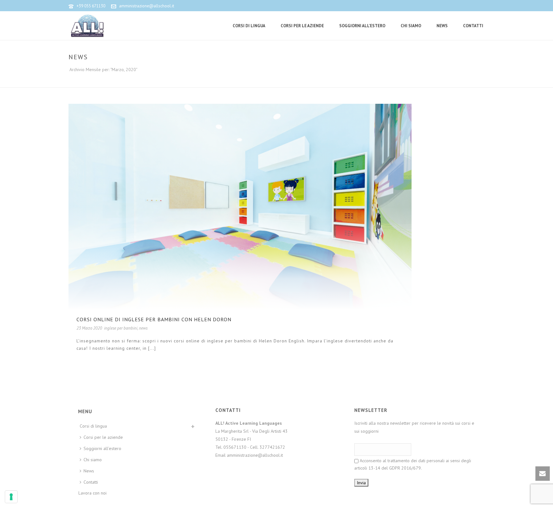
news (143, 328)
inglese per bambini (120, 328)
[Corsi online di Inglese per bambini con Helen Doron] (240, 206)
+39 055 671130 (90, 6)
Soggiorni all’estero (362, 26)
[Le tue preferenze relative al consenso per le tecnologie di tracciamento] (11, 497)
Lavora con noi (92, 493)
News (442, 26)
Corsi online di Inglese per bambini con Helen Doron (153, 319)
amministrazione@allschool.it (146, 6)
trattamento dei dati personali (416, 460)
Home (425, 81)
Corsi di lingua (249, 26)
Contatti (473, 26)
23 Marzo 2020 (89, 328)
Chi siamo (411, 26)
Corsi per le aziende (302, 26)
